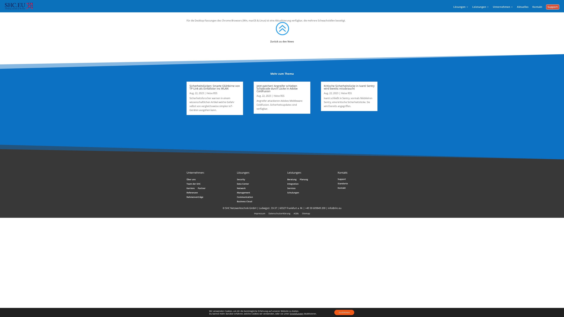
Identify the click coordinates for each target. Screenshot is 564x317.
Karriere (191, 188)
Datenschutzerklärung (279, 213)
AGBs (296, 213)
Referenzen (192, 193)
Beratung (292, 179)
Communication (245, 197)
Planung (304, 179)
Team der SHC (194, 184)
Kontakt (342, 188)
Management (243, 193)
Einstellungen (296, 313)
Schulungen (293, 193)
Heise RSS (212, 93)
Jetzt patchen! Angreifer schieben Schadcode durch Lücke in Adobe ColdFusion (277, 88)
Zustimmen (344, 312)
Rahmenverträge (195, 197)
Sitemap (306, 213)
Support (342, 179)
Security (241, 179)
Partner (201, 188)
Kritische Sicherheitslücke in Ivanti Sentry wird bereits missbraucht (349, 87)
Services (291, 188)
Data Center (243, 184)
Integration (293, 184)
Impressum (259, 213)
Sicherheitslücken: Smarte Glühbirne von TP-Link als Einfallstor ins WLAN (214, 87)
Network (241, 188)
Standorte (343, 184)
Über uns (191, 179)
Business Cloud (244, 201)
